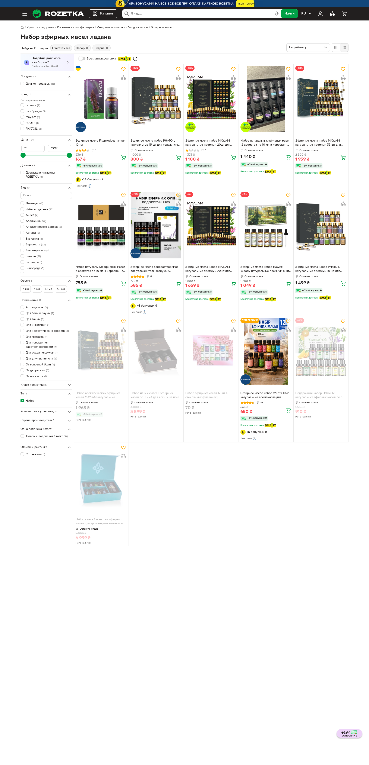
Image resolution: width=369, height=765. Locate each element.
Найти (289, 13)
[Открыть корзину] (344, 13)
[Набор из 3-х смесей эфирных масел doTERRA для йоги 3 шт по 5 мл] (156, 351)
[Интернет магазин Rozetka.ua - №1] (58, 13)
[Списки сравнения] (332, 13)
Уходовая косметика (111, 27)
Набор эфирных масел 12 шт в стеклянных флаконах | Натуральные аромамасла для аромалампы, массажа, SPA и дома (209, 396)
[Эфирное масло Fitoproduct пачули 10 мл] (101, 99)
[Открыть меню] (24, 13)
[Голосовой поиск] (276, 13)
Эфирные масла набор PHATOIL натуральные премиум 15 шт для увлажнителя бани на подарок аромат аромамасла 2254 (317, 269)
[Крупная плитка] (336, 47)
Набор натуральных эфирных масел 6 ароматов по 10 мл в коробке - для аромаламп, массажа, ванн (101, 269)
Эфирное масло (162, 27)
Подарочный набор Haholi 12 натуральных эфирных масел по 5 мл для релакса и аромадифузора (319, 396)
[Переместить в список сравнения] (123, 77)
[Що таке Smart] (135, 59)
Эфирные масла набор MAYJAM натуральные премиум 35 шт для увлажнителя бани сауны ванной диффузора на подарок (318, 143)
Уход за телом (138, 27)
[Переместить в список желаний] (123, 69)
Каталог (107, 13)
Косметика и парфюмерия (75, 27)
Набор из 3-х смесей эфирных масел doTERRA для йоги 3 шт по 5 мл (154, 396)
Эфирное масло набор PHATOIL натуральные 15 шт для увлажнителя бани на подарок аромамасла (155, 143)
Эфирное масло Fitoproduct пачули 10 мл (101, 142)
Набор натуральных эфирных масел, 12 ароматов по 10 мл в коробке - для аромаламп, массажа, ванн (265, 143)
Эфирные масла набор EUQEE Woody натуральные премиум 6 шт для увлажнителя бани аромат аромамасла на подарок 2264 (264, 269)
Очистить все (61, 48)
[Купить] (123, 157)
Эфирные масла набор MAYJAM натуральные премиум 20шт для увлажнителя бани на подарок (207, 143)
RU (303, 13)
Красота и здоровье (40, 27)
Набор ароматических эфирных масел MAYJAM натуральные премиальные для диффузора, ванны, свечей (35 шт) (98, 396)
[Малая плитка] (344, 47)
